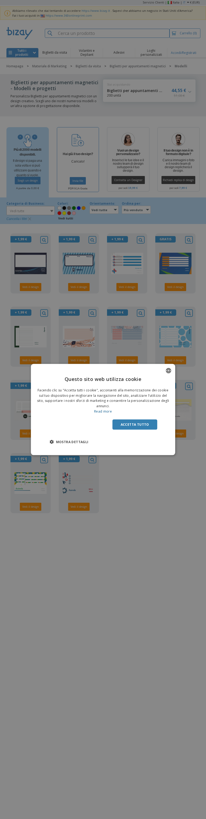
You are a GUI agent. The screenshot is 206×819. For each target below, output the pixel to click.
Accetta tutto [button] (135, 424)
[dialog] (103, 409)
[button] (69, 442)
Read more (103, 411)
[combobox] (168, 370)
